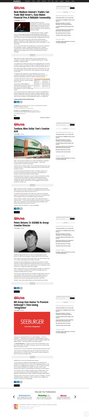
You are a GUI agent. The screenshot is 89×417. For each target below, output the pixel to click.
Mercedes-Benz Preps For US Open (63, 33)
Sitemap (44, 404)
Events (33, 1)
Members (44, 1)
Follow (72, 1)
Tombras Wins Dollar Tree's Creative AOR (64, 17)
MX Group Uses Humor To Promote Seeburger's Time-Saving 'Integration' (64, 24)
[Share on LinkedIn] (18, 102)
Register (62, 1)
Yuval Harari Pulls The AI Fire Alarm (63, 35)
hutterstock (31, 99)
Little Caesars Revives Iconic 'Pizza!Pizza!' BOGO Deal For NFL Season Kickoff (65, 30)
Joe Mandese (17, 20)
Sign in (56, 1)
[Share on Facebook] (15, 102)
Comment (17, 118)
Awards (38, 1)
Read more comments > (45, 117)
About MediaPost (22, 404)
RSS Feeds (40, 404)
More (49, 1)
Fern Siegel (17, 134)
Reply (15, 115)
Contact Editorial (34, 404)
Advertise (67, 1)
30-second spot (20, 343)
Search (52, 1)
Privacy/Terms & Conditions (52, 404)
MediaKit (28, 404)
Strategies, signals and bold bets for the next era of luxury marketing (65, 42)
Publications (27, 1)
